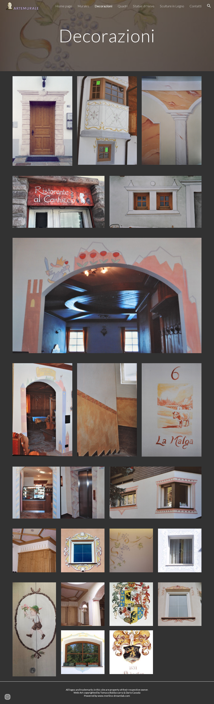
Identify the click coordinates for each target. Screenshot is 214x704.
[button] (209, 6)
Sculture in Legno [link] (172, 6)
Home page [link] (63, 6)
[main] (107, 35)
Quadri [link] (122, 6)
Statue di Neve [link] (143, 6)
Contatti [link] (195, 6)
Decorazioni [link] (103, 6)
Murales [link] (83, 6)
